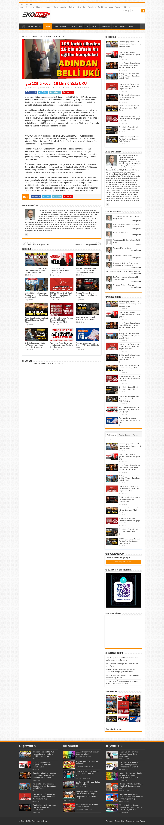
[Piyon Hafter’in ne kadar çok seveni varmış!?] (69, 807)
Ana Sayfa (24, 7)
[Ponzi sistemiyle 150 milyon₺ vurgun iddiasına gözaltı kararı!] (69, 774)
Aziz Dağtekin (31, 88)
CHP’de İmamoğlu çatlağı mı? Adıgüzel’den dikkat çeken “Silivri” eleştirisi (35, 345)
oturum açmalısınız (56, 363)
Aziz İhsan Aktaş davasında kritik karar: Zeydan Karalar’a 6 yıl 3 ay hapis (61, 345)
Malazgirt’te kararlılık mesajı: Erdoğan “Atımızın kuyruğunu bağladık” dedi (36, 295)
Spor (84, 7)
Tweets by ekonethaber (114, 729)
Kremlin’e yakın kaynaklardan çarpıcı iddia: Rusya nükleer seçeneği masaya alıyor (87, 270)
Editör (138, 244)
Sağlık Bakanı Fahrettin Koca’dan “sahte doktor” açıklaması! (128, 754)
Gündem (47, 7)
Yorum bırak (69, 88)
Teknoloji (91, 7)
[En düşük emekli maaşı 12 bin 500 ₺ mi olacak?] (69, 785)
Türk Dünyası (102, 7)
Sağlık (78, 7)
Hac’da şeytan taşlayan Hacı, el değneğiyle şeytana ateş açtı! (131, 786)
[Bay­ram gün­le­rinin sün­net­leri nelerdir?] (69, 765)
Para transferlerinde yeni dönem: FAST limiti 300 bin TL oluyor (87, 345)
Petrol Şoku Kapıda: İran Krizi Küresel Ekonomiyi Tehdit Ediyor (36, 320)
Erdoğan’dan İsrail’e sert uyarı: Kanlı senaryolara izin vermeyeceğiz (86, 295)
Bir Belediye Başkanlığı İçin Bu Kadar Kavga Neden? (86, 318)
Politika (71, 7)
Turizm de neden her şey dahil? (85, 244)
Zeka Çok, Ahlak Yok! (120, 232)
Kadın (56, 7)
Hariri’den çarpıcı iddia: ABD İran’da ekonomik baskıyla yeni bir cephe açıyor (36, 270)
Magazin (63, 7)
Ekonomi (39, 7)
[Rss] (122, 10)
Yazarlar (118, 7)
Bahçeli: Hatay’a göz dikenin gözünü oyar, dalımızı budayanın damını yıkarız (130, 775)
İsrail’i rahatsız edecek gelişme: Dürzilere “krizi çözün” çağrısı (59, 270)
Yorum (135, 435)
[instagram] (129, 10)
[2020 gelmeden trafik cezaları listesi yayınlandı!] (69, 755)
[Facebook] (124, 10)
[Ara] (143, 10)
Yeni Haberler (111, 435)
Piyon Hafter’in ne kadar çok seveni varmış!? (87, 805)
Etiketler (109, 440)
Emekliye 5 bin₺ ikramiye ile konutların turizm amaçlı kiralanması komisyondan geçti (87, 795)
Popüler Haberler (124, 435)
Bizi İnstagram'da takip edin (123, 562)
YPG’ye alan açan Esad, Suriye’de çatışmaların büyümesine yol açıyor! (129, 764)
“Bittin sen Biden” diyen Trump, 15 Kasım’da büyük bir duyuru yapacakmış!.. (131, 796)
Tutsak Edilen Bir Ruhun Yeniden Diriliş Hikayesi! (123, 271)
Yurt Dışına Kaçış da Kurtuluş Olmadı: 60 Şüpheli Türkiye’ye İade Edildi (61, 320)
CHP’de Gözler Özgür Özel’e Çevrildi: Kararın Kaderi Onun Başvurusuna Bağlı (61, 295)
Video (111, 7)
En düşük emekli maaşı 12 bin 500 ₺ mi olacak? (88, 783)
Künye (126, 7)
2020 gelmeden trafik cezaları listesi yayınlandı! (87, 753)
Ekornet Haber (120, 821)
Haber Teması (140, 821)
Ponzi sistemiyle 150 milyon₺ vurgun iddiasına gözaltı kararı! (87, 773)
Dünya (32, 7)
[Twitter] (126, 10)
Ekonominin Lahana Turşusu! (123, 256)
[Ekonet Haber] (36, 14)
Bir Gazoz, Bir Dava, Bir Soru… (124, 285)
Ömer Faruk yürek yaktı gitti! (38, 244)
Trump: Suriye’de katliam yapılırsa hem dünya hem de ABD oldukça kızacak (130, 807)
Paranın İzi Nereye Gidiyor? (122, 248)
